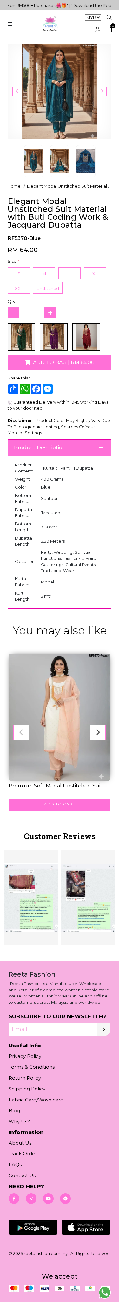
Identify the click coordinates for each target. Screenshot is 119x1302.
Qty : (12, 301)
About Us (20, 1143)
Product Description (40, 448)
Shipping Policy (27, 1089)
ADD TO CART (59, 804)
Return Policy (25, 1078)
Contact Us (22, 1175)
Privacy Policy (25, 1056)
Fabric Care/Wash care (36, 1100)
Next (102, 91)
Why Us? (19, 1122)
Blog (14, 1111)
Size (13, 261)
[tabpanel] (59, 897)
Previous (17, 91)
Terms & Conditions (32, 1067)
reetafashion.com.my (46, 1253)
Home (14, 185)
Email (19, 1029)
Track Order (23, 1154)
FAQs (15, 1165)
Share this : (19, 377)
